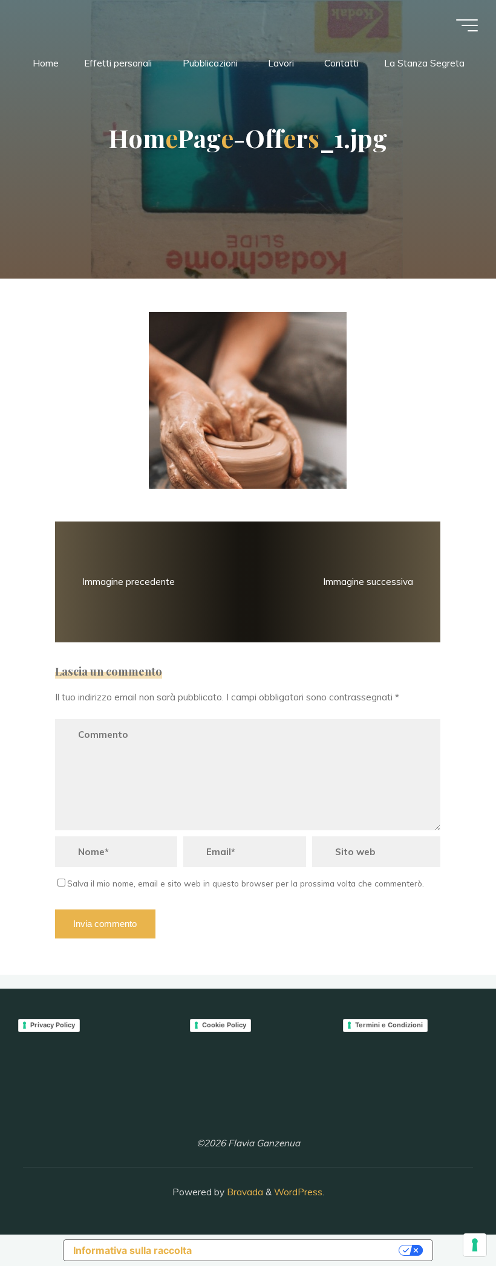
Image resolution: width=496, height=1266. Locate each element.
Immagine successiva (368, 581)
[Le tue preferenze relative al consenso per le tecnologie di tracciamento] (474, 1244)
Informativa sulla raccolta (132, 1250)
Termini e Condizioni (389, 1025)
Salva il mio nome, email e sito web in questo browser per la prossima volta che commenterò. (245, 883)
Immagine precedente (129, 581)
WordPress (298, 1192)
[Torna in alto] (449, 1219)
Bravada (243, 1192)
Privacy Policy (52, 1025)
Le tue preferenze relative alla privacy (301, 1250)
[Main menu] (467, 25)
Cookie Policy (224, 1025)
